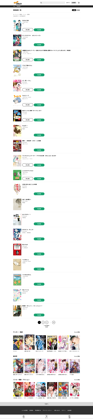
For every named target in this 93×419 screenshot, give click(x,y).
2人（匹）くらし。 (27, 80)
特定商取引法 (38, 410)
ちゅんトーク (25, 95)
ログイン (68, 2)
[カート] (79, 3)
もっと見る (77, 332)
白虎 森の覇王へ (26, 199)
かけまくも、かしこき (27, 229)
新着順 (78, 10)
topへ (46, 404)
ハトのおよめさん (26, 274)
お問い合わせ (57, 410)
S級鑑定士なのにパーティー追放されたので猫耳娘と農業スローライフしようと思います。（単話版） (46, 50)
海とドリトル (25, 290)
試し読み (28, 29)
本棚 (69, 417)
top (14, 6)
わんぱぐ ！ (25, 125)
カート (46, 417)
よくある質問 (24, 410)
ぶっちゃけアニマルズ (27, 170)
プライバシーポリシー (47, 410)
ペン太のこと (25, 259)
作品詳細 (39, 29)
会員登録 (74, 2)
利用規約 (31, 410)
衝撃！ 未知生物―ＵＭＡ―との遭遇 (31, 140)
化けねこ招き (25, 20)
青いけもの (25, 244)
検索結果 (18, 6)
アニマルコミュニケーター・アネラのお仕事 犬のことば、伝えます (39, 155)
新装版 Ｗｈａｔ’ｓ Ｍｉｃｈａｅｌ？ (32, 306)
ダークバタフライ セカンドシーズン (31, 35)
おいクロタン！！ (26, 214)
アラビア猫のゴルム (27, 65)
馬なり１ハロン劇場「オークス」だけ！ (32, 110)
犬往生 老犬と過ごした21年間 (29, 184)
